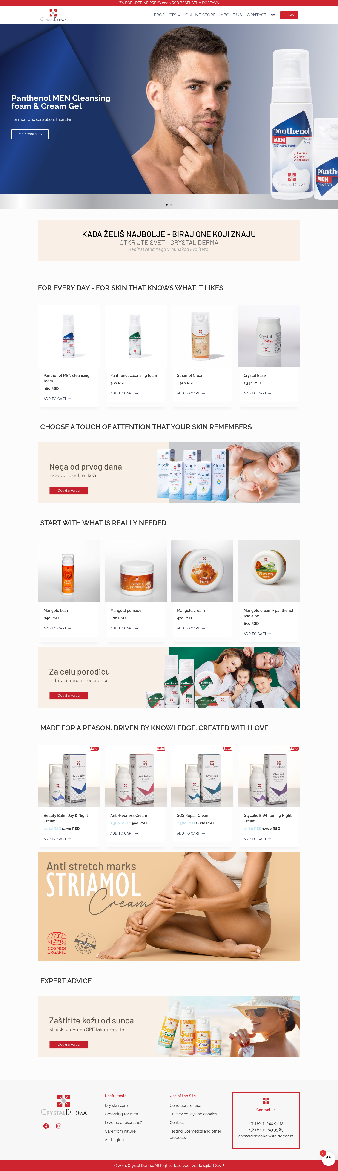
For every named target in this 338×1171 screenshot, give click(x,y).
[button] (167, 205)
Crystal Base (255, 375)
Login (289, 15)
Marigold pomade (126, 610)
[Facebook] (46, 1126)
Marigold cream (191, 610)
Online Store (200, 14)
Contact (256, 14)
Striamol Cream (191, 375)
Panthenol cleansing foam (133, 375)
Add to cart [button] (55, 399)
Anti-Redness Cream (128, 815)
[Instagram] (58, 1126)
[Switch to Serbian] (273, 15)
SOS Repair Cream (193, 815)
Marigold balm (56, 610)
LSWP (218, 1165)
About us (231, 14)
